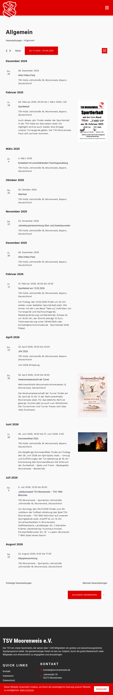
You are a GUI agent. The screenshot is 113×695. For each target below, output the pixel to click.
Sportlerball (23, 106)
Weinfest (22, 194)
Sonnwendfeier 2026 (28, 438)
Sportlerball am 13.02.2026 (31, 288)
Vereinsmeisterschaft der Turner (33, 379)
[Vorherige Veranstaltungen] (6, 50)
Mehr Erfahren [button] (27, 690)
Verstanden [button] (101, 689)
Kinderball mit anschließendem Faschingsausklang (43, 163)
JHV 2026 (23, 351)
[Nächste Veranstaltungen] (10, 50)
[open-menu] (107, 8)
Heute (18, 50)
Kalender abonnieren (84, 595)
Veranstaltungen (14, 40)
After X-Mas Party (26, 75)
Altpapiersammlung (27, 558)
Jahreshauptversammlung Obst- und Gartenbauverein (44, 225)
